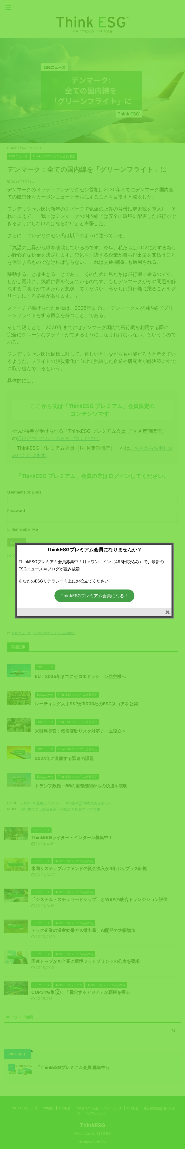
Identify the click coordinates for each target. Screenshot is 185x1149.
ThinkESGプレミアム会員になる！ (94, 595)
